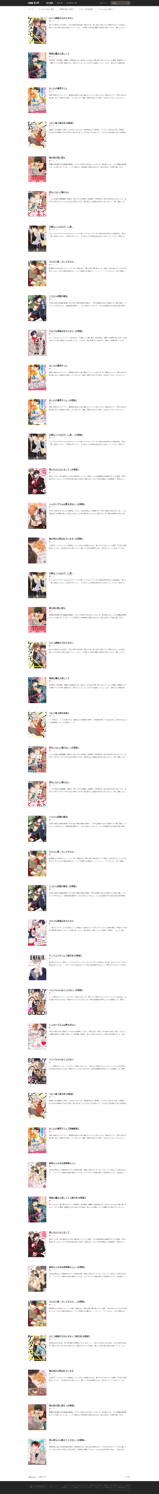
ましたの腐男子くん (58, 88)
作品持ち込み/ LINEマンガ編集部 (98, 1485)
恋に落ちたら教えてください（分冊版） (67, 1440)
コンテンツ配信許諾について (108, 1487)
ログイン (103, 3)
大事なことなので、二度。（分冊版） (66, 435)
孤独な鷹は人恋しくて (59, 53)
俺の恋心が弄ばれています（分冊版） (66, 539)
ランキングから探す (46, 9)
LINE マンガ (33, 3)
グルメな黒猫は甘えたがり (61, 921)
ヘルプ (70, 1487)
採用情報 (128, 1485)
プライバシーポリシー (87, 1487)
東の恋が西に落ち (57, 157)
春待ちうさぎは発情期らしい (62, 1163)
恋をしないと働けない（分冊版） (64, 747)
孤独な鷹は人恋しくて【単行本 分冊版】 (68, 1198)
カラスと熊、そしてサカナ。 (62, 261)
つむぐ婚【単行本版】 (59, 713)
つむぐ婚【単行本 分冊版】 (61, 123)
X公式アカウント (56, 1486)
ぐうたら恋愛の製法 (58, 296)
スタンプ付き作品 (86, 9)
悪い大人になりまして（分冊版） (64, 469)
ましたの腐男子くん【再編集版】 (64, 1128)
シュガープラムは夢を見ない (62, 1025)
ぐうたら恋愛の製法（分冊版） (63, 886)
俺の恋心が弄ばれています (61, 1371)
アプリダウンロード (38, 1486)
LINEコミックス (83, 1485)
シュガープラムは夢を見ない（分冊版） (67, 504)
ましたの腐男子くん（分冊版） (63, 400)
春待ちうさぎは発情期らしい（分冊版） (67, 1267)
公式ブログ (73, 1485)
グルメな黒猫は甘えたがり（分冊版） (66, 331)
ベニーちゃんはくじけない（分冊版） (66, 990)
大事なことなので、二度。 (61, 227)
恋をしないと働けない (59, 192)
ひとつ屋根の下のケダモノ (61, 18)
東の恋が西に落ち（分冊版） (62, 1405)
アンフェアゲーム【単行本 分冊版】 (65, 955)
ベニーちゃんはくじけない (61, 1059)
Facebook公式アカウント (51, 1486)
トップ (30, 9)
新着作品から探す (67, 9)
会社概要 (64, 1487)
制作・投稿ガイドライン (117, 1485)
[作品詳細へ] (37, 30)
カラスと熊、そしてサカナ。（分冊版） (67, 1301)
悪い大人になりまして (59, 1232)
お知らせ (66, 1485)
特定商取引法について (124, 1487)
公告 (96, 1487)
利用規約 (76, 1487)
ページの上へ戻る (127, 1477)
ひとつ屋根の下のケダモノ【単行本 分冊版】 (70, 1336)
